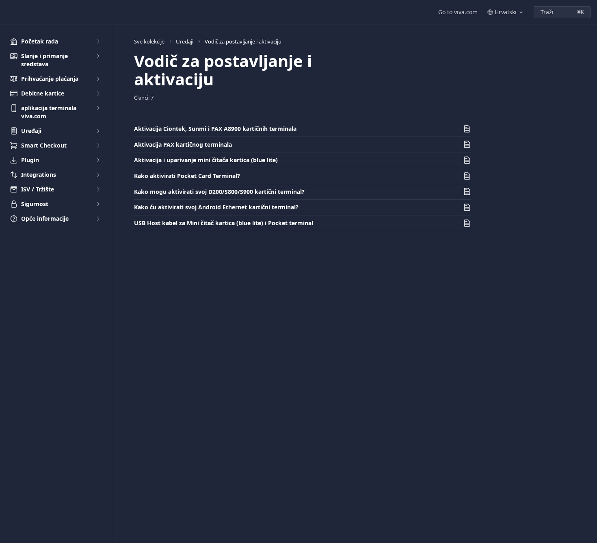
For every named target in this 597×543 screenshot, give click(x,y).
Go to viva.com (458, 12)
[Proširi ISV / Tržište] (98, 189)
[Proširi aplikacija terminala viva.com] (98, 108)
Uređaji (184, 41)
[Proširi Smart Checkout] (98, 145)
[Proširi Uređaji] (98, 131)
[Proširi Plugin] (98, 160)
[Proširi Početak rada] (98, 41)
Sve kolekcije (149, 41)
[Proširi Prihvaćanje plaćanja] (98, 79)
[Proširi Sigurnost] (98, 204)
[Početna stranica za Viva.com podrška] (8, 12)
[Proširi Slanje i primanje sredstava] (98, 56)
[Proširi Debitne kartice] (98, 93)
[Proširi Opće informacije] (98, 218)
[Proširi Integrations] (98, 174)
